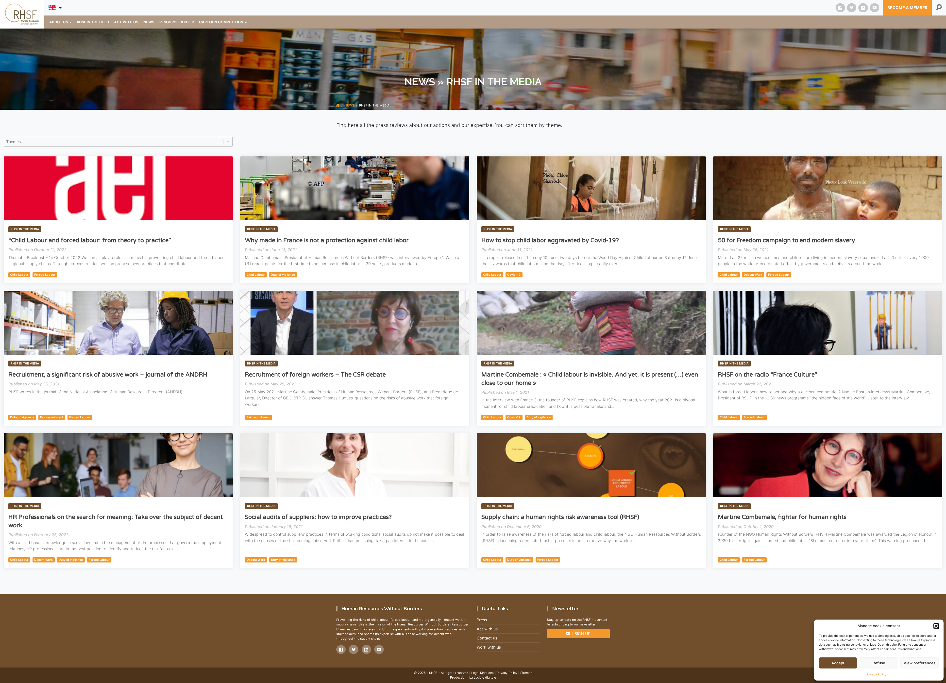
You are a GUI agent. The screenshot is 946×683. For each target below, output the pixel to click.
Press (482, 619)
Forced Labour (44, 274)
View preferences (919, 663)
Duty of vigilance (283, 274)
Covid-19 (514, 274)
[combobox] (113, 141)
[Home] (337, 105)
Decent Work (753, 274)
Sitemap (526, 673)
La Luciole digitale (482, 677)
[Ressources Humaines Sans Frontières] (22, 14)
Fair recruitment (51, 417)
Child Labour (19, 274)
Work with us (489, 647)
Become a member (907, 7)
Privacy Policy (876, 674)
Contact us (487, 638)
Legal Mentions (482, 673)
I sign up (581, 633)
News (349, 105)
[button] (936, 625)
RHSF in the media (25, 229)
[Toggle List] (227, 141)
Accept (838, 663)
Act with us (487, 628)
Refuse (879, 663)
